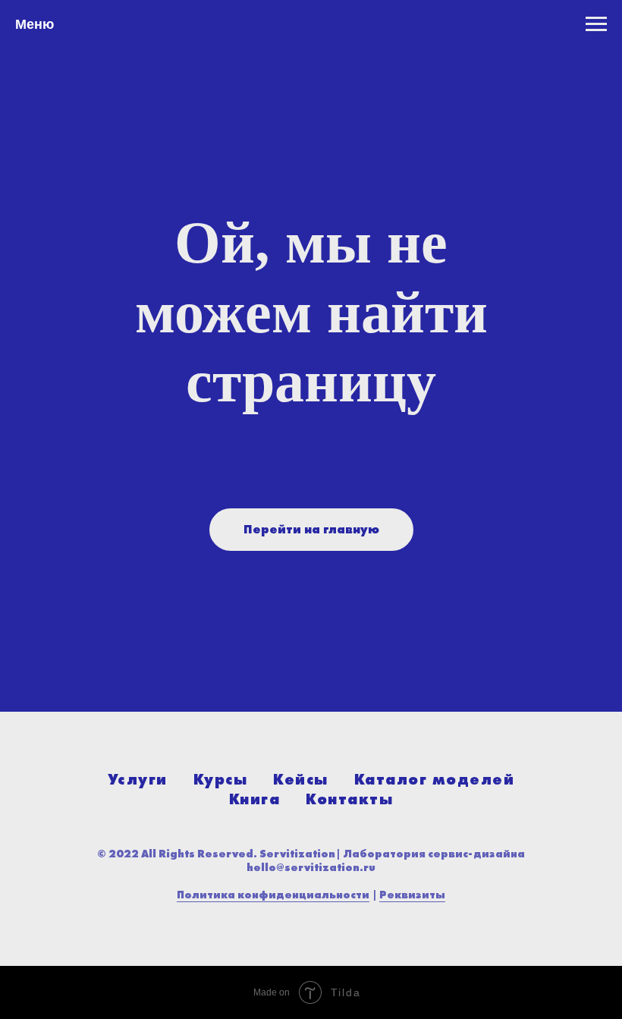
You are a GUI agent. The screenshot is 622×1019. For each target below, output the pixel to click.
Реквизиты (412, 894)
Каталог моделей (434, 779)
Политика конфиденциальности (273, 894)
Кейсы (300, 779)
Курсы (220, 779)
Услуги (138, 779)
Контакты (349, 799)
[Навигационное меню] (596, 24)
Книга (255, 799)
